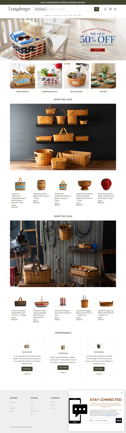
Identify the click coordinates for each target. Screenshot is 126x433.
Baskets (61, 15)
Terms (114, 415)
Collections (69, 15)
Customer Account (13, 402)
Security (32, 408)
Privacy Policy (108, 415)
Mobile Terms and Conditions (35, 411)
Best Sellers (57, 15)
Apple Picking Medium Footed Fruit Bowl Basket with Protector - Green (84, 197)
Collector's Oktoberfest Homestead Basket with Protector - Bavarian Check (19, 198)
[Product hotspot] (53, 112)
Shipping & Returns (13, 408)
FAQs (11, 405)
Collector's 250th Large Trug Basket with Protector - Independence (39, 314)
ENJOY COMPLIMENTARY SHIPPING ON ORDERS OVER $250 (63, 2)
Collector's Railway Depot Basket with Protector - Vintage (19, 313)
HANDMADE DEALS (48, 15)
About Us (52, 402)
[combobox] (93, 420)
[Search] (96, 9)
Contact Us (11, 411)
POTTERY (74, 15)
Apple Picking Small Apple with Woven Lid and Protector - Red (106, 196)
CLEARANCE (79, 15)
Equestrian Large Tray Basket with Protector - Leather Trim (106, 313)
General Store (53, 408)
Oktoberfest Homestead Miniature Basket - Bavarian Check (63, 197)
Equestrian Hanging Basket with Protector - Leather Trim (84, 313)
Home (65, 15)
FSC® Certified (53, 405)
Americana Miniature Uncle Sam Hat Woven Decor (63, 313)
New (52, 15)
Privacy (32, 405)
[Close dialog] (121, 392)
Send (119, 420)
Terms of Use (32, 402)
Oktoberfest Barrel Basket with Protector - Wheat (41, 196)
